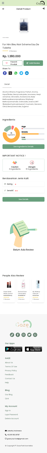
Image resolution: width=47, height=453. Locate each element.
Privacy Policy (11, 370)
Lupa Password (11, 414)
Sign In (8, 410)
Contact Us (10, 378)
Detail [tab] (7, 84)
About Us (9, 362)
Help (7, 382)
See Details (23, 199)
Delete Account (12, 418)
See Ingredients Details (23, 146)
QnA (7, 398)
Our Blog (8, 394)
